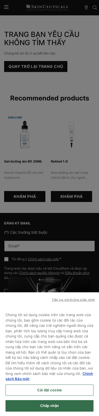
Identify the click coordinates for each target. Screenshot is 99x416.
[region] (49, 354)
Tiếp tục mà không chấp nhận (73, 300)
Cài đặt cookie (49, 390)
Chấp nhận (49, 405)
